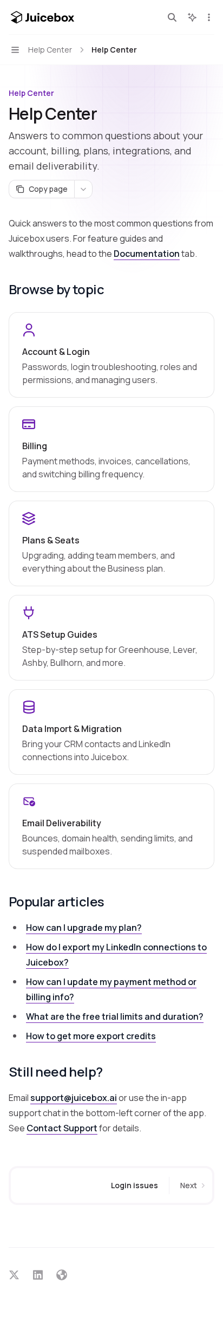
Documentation (147, 254)
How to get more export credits (91, 1036)
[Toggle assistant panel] (192, 17)
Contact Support (62, 1128)
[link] (111, 355)
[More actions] (209, 17)
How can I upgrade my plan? (84, 928)
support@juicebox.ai (73, 1098)
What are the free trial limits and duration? (115, 1016)
